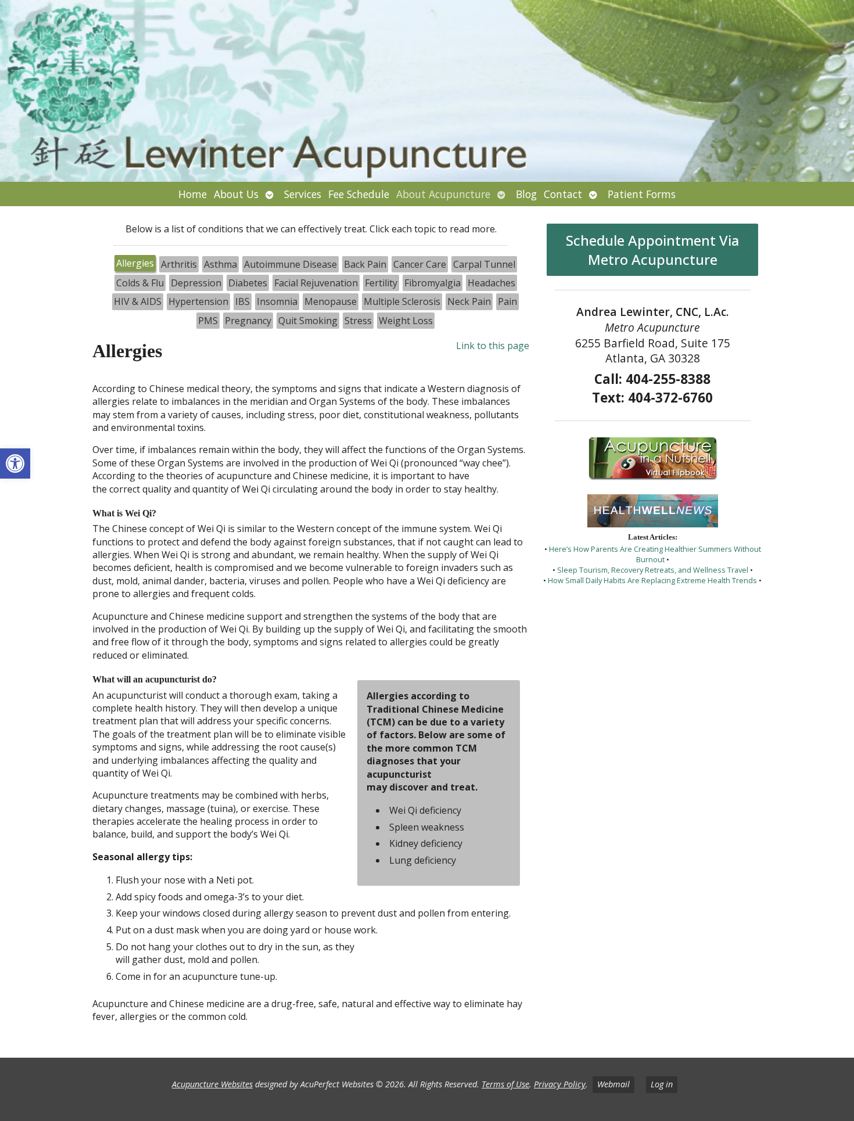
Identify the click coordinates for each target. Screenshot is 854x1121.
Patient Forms (642, 194)
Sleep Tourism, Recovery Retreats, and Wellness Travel (652, 570)
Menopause (330, 301)
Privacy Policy (560, 1084)
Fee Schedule (358, 194)
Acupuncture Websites (212, 1084)
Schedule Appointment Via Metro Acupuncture (652, 250)
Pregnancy (248, 320)
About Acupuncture (443, 194)
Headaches (491, 282)
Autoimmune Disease (290, 264)
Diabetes (247, 282)
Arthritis (179, 264)
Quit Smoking (308, 320)
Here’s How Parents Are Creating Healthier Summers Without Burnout (655, 554)
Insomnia (277, 301)
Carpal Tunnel (484, 264)
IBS (242, 301)
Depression (196, 282)
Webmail (613, 1084)
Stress (358, 320)
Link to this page (492, 345)
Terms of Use (505, 1084)
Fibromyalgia (432, 282)
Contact (563, 194)
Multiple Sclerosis (402, 301)
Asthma (220, 264)
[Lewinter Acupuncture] (427, 91)
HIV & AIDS (138, 301)
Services (302, 194)
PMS (208, 320)
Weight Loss (406, 320)
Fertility (381, 282)
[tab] (135, 264)
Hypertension (198, 301)
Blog (526, 194)
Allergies (135, 263)
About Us (236, 194)
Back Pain (365, 264)
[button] (15, 463)
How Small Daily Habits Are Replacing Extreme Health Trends (652, 580)
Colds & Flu (140, 282)
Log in (662, 1084)
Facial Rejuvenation (316, 282)
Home (192, 194)
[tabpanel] (311, 685)
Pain (507, 301)
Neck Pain (469, 301)
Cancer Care (419, 264)
